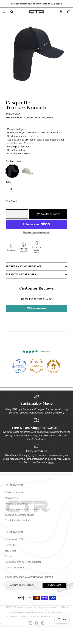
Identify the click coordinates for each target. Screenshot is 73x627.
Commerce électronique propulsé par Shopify (48, 607)
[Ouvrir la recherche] (12, 12)
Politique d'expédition (17, 503)
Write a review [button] (36, 308)
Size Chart (11, 201)
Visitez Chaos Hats (15, 567)
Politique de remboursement (23, 612)
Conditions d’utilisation (17, 616)
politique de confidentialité (19, 514)
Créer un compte (14, 492)
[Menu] (4, 12)
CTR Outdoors (19, 607)
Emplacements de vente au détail (23, 561)
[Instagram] (30, 623)
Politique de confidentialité (50, 612)
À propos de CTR (14, 539)
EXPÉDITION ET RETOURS (21, 274)
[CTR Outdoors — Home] (36, 12)
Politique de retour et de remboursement (27, 509)
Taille (8, 182)
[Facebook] (36, 623)
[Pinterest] (43, 623)
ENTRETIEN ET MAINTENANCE (24, 266)
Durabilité (10, 545)
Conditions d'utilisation (17, 520)
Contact (9, 556)
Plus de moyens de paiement (36, 232)
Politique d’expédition (40, 616)
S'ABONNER (54, 585)
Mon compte (12, 497)
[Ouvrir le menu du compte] (61, 12)
